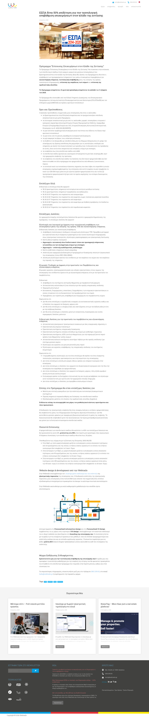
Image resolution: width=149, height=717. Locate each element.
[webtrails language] (139, 2)
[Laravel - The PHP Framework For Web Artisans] (18, 692)
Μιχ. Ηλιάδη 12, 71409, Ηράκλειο (114, 670)
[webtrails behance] (116, 682)
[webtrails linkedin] (109, 682)
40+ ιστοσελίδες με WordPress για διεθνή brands (69, 693)
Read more (15, 646)
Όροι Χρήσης (118, 690)
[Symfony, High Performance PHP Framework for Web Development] (10, 692)
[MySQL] (18, 699)
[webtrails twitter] (111, 682)
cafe (45, 581)
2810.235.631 (133, 2)
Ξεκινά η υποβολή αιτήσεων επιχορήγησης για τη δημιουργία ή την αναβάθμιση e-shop (73, 670)
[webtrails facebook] (114, 682)
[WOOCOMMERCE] (18, 684)
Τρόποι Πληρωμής (128, 690)
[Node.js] (27, 692)
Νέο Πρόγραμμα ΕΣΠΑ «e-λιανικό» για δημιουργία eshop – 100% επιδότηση (74, 681)
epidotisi (50, 581)
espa (55, 581)
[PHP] (10, 699)
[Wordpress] (10, 684)
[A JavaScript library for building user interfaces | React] (27, 684)
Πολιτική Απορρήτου (108, 690)
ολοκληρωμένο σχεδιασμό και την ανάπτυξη (81, 474)
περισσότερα (58, 703)
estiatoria (60, 581)
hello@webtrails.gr (120, 2)
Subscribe (35, 671)
